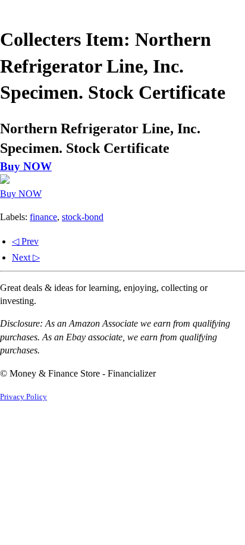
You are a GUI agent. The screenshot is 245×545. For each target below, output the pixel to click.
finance (43, 217)
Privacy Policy (23, 397)
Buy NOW (26, 166)
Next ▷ (26, 257)
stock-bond (82, 217)
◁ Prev (25, 241)
